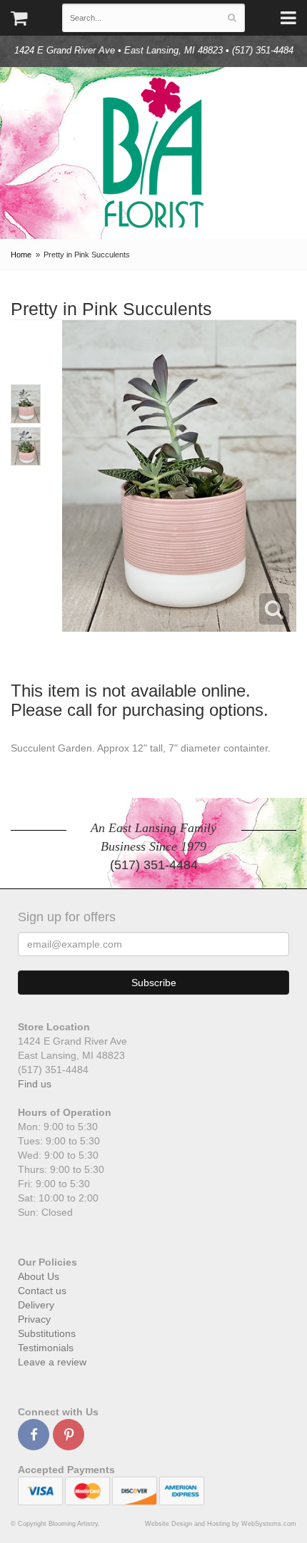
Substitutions (47, 1333)
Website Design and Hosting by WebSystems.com (220, 1523)
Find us (34, 1084)
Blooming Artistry (153, 153)
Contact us (42, 1290)
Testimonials (46, 1347)
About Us (38, 1276)
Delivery (36, 1305)
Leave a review (52, 1362)
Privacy (34, 1319)
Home (21, 254)
